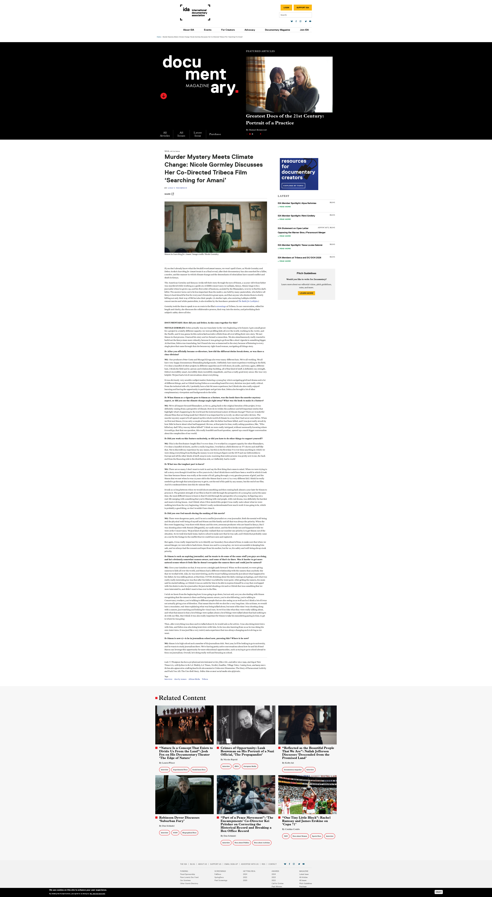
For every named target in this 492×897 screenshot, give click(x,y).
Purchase (215, 134)
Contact (272, 864)
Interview (168, 679)
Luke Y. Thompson (177, 188)
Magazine (303, 871)
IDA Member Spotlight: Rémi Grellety (296, 215)
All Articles (165, 134)
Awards (275, 871)
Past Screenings (220, 880)
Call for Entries (277, 883)
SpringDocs (219, 877)
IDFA (237, 766)
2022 (245, 877)
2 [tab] (252, 134)
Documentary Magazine (277, 29)
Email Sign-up (231, 864)
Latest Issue (198, 134)
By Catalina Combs (291, 829)
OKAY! (439, 892)
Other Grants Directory (189, 883)
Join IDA (304, 29)
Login (286, 7)
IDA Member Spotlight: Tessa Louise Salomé (300, 245)
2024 (245, 874)
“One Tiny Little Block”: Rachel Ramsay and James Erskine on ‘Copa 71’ (306, 821)
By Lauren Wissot (167, 763)
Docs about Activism (262, 843)
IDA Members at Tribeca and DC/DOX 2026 (299, 257)
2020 (245, 880)
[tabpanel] (289, 95)
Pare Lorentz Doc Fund (189, 877)
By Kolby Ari (288, 763)
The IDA (183, 864)
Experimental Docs (180, 770)
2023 (274, 877)
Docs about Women (300, 836)
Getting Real (249, 871)
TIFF (286, 836)
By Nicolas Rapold (229, 759)
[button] (163, 96)
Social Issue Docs (199, 770)
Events (207, 29)
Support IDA (303, 7)
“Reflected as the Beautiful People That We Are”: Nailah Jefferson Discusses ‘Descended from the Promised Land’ (308, 753)
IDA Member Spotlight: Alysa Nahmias (297, 203)
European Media (250, 766)
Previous (247, 134)
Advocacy (250, 29)
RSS (263, 864)
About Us (202, 864)
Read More (285, 206)
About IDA (188, 29)
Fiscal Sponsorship (187, 874)
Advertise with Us (250, 864)
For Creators (228, 29)
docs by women (180, 679)
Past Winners (277, 886)
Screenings (220, 871)
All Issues (181, 134)
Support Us (215, 864)
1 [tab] (250, 134)
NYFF (175, 833)
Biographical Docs (189, 833)
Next (261, 134)
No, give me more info (97, 893)
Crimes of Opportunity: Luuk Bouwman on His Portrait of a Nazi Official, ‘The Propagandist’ (247, 751)
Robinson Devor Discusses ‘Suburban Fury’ (179, 819)
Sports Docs (316, 836)
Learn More (306, 293)
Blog (192, 864)
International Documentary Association (195, 12)
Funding (184, 871)
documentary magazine (293, 770)
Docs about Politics (242, 843)
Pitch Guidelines (305, 883)
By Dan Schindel (166, 826)
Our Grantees (185, 880)
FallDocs (217, 874)
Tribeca (205, 679)
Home (159, 37)
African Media (194, 679)
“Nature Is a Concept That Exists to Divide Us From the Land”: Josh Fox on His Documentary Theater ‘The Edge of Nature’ (186, 753)
